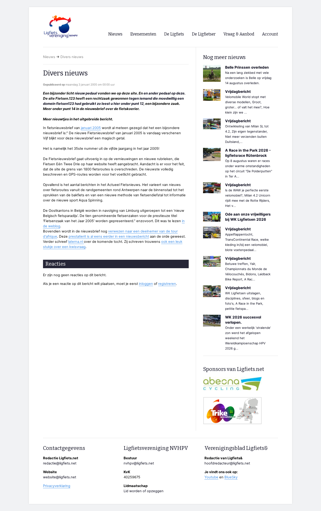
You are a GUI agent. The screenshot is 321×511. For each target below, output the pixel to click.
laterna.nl (76, 242)
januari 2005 (91, 128)
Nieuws (49, 57)
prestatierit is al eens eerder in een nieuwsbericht (109, 236)
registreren (167, 284)
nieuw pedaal (86, 93)
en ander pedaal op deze (164, 93)
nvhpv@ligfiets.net (139, 463)
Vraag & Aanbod (238, 34)
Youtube (211, 477)
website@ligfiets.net (59, 477)
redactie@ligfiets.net (59, 463)
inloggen (146, 284)
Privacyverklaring (56, 486)
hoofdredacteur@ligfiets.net (227, 463)
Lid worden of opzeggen (144, 491)
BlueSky (231, 477)
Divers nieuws (71, 57)
